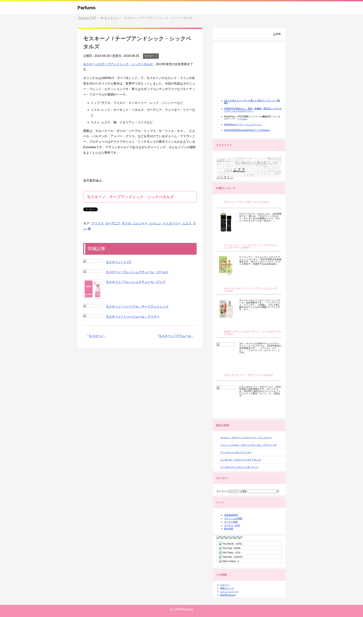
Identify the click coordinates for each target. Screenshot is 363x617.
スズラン (241, 158)
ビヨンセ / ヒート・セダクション (243, 374)
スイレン (155, 223)
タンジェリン (229, 158)
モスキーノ (150, 55)
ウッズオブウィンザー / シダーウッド (239, 467)
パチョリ (272, 170)
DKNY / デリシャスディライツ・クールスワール (252, 331)
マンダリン (261, 165)
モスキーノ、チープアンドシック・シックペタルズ (130, 197)
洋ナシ (267, 167)
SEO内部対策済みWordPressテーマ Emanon (247, 130)
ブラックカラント (264, 172)
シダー (277, 172)
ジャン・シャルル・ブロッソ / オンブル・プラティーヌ (248, 445)
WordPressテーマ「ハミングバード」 (243, 124)
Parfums (86, 7)
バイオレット (238, 160)
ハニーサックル (239, 175)
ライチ (270, 160)
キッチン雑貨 (231, 522)
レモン (250, 158)
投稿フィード (227, 588)
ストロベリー (172, 223)
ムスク (186, 223)
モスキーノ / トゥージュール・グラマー (133, 316)
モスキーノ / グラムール (175, 335)
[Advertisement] (244, 73)
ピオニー (229, 165)
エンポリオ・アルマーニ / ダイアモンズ (240, 459)
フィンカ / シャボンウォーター (236, 452)
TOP (87, 18)
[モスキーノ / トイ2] (92, 261)
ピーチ (250, 175)
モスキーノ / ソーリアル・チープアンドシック (137, 306)
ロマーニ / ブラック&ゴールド (242, 202)
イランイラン (274, 165)
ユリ (221, 170)
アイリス (98, 223)
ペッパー (249, 160)
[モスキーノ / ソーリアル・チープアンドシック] (92, 305)
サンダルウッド (245, 162)
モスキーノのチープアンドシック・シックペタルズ (118, 64)
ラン (244, 165)
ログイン (224, 584)
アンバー (272, 162)
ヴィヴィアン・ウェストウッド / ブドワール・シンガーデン (251, 246)
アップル (261, 170)
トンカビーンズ (223, 175)
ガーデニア (112, 223)
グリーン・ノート (272, 175)
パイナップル (260, 160)
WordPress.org (228, 595)
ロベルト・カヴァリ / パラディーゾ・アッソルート (246, 437)
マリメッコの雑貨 (233, 518)
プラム (219, 158)
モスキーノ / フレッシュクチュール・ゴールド (137, 272)
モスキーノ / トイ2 (118, 262)
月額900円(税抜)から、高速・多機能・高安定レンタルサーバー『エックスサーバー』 (253, 109)
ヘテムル (242, 118)
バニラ (228, 170)
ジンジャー (139, 223)
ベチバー (259, 175)
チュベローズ (260, 158)
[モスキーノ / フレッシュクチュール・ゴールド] (92, 271)
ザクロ (126, 223)
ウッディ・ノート (255, 167)
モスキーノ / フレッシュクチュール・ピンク (136, 281)
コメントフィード (229, 591)
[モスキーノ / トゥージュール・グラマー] (92, 315)
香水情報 (228, 528)
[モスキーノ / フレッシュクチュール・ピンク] (92, 289)
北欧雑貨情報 (231, 515)
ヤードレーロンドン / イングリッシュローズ (250, 288)
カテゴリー (222, 491)
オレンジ (272, 157)
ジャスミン (224, 177)
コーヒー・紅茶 (232, 525)
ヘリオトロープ (247, 173)
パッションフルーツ (225, 167)
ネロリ (238, 165)
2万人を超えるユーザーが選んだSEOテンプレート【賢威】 (252, 101)
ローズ (261, 162)
